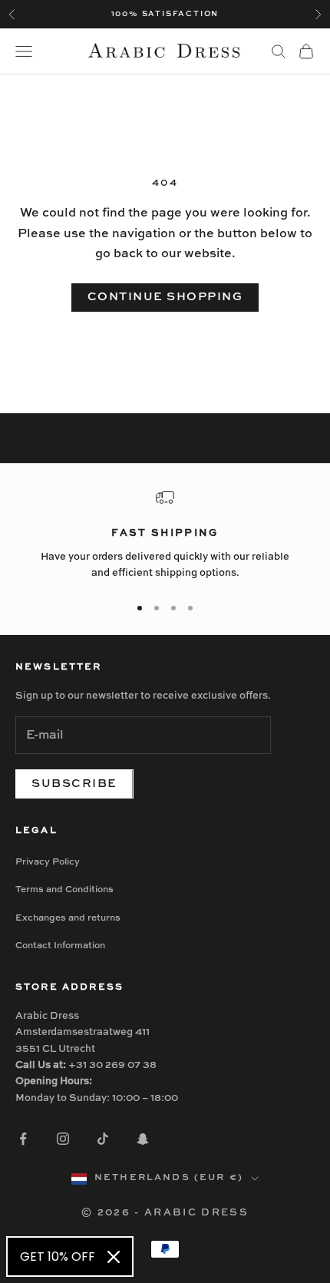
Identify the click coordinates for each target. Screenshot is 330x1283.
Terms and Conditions (64, 889)
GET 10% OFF (57, 1256)
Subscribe (74, 783)
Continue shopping (165, 297)
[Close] (113, 1257)
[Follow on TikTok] (103, 1138)
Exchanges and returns (67, 918)
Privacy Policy (47, 862)
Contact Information (60, 946)
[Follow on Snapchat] (142, 1138)
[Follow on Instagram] (63, 1138)
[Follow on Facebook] (23, 1138)
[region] (165, 534)
